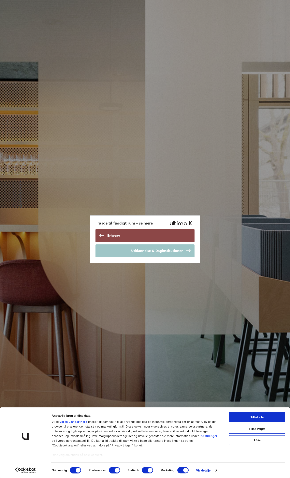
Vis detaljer (204, 470)
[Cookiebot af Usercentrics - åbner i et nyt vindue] (25, 470)
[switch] (114, 470)
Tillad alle (257, 417)
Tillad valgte (257, 428)
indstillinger (208, 436)
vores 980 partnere (73, 421)
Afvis (257, 440)
